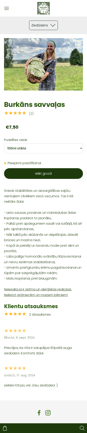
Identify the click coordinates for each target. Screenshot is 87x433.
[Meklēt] (82, 428)
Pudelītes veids (15, 140)
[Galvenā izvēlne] (6, 8)
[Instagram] (48, 412)
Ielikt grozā (43, 173)
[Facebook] (39, 412)
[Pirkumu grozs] (5, 428)
